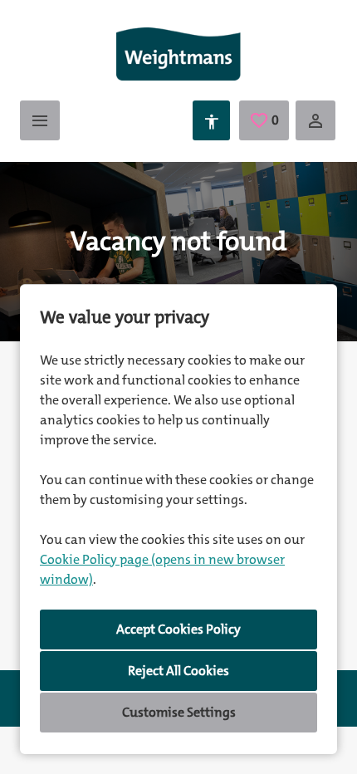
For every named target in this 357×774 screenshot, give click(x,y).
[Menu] (40, 120)
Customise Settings (179, 712)
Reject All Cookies (178, 670)
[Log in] (315, 120)
